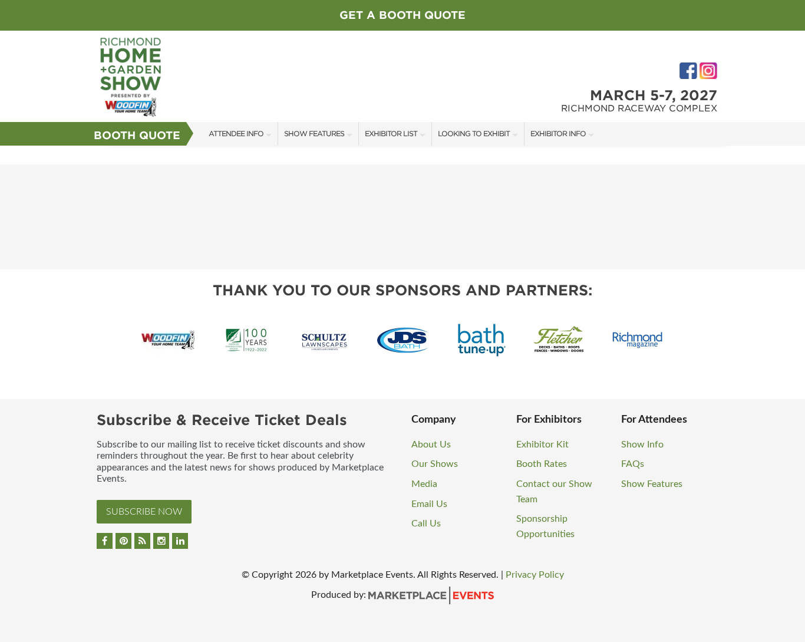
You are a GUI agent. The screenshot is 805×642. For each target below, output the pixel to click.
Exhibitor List (391, 133)
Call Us (426, 523)
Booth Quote (137, 135)
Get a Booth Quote (402, 15)
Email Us (429, 504)
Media (424, 484)
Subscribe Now (144, 511)
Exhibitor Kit (542, 444)
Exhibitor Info (558, 133)
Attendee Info (236, 133)
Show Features (314, 133)
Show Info (642, 444)
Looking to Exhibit (474, 133)
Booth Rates (541, 464)
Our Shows (434, 464)
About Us (431, 444)
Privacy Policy (535, 575)
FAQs (632, 464)
